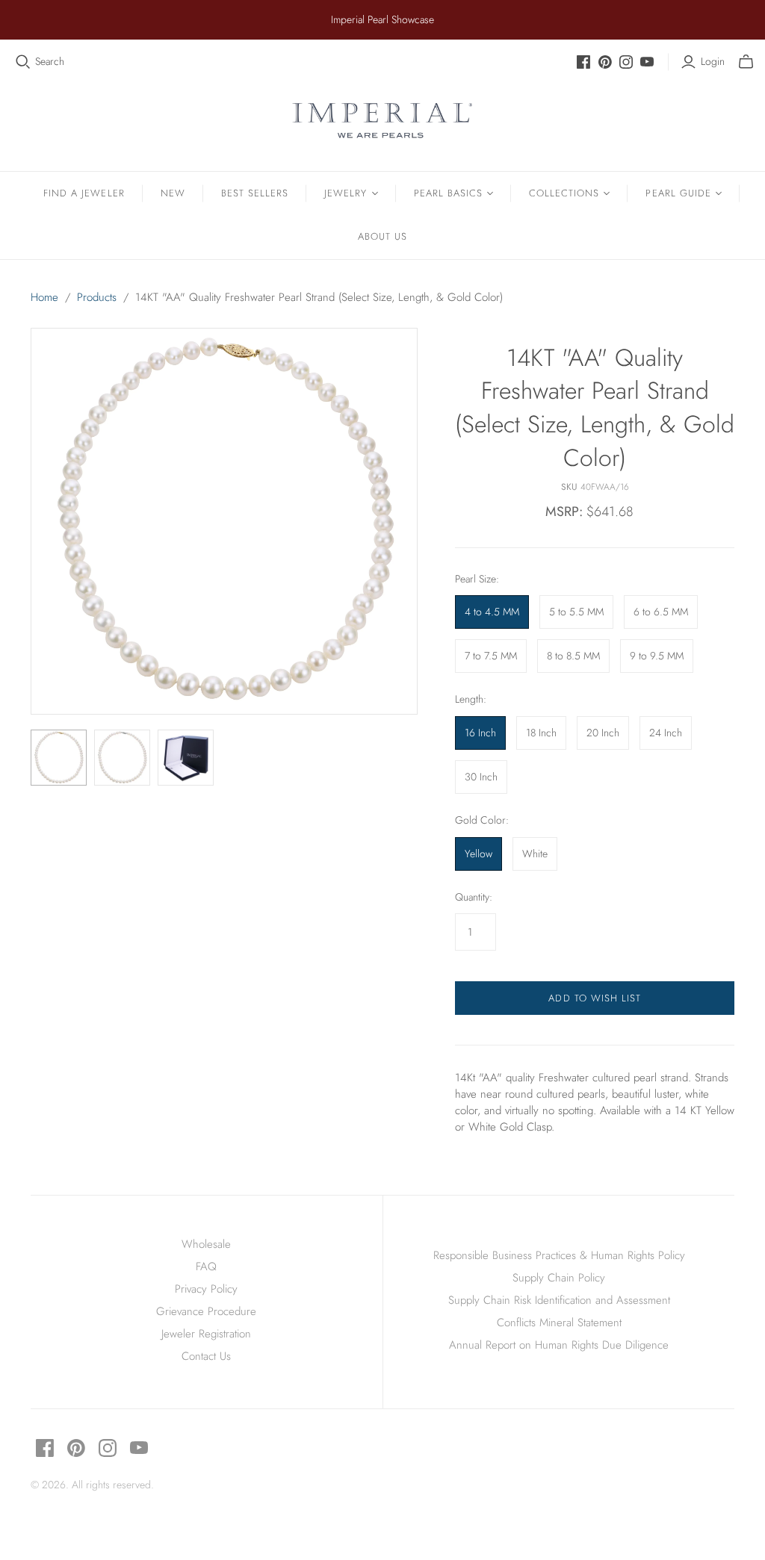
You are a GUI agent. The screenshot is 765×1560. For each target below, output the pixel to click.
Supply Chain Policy (558, 1278)
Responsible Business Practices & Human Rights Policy (559, 1255)
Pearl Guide (677, 193)
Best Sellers (254, 193)
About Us (382, 236)
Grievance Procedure (206, 1311)
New (173, 193)
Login (713, 62)
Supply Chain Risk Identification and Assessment (559, 1300)
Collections (564, 193)
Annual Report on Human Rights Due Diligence (559, 1345)
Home (44, 297)
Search (49, 62)
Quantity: (473, 897)
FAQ (206, 1266)
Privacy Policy (206, 1289)
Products (97, 297)
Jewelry (345, 193)
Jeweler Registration (206, 1334)
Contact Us (206, 1356)
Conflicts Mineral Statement (559, 1322)
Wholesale (206, 1244)
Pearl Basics (448, 193)
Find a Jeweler (84, 193)
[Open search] (23, 62)
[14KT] (59, 758)
